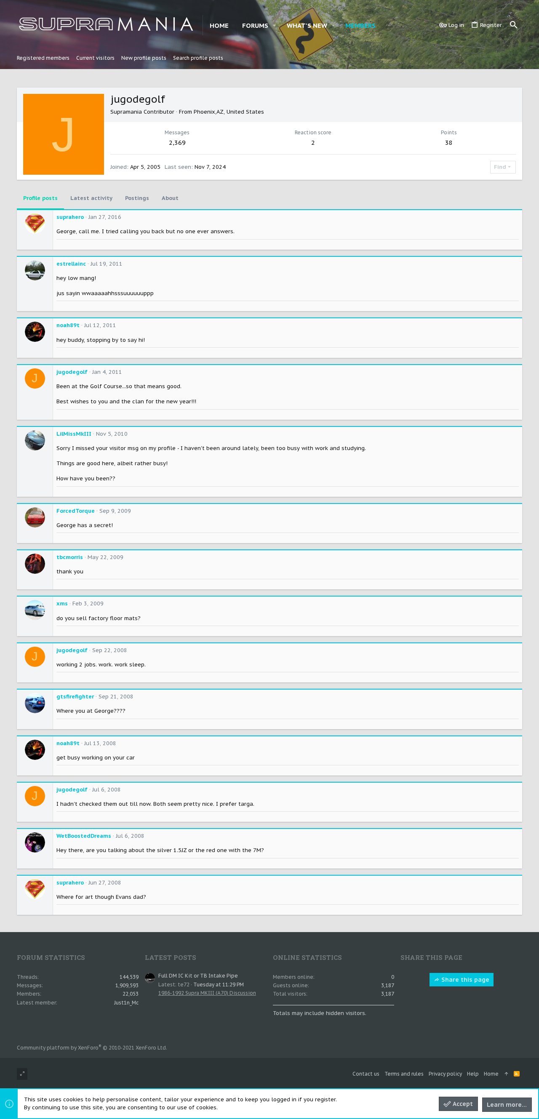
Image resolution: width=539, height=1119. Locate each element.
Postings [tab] (137, 198)
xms (62, 603)
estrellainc (71, 263)
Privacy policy (445, 1074)
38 (449, 143)
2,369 (177, 143)
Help (473, 1074)
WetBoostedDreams (83, 835)
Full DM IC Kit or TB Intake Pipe (198, 975)
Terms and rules (404, 1074)
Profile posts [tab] (40, 198)
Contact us (365, 1074)
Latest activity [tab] (91, 198)
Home (491, 1074)
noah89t (68, 325)
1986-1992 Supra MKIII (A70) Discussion (207, 993)
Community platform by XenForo (92, 1047)
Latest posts (170, 957)
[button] (274, 25)
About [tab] (170, 198)
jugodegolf (72, 372)
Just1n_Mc (126, 1002)
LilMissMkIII (73, 433)
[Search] (513, 25)
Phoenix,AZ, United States (229, 111)
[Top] (506, 1074)
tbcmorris (69, 557)
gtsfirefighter (75, 696)
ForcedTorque (75, 510)
